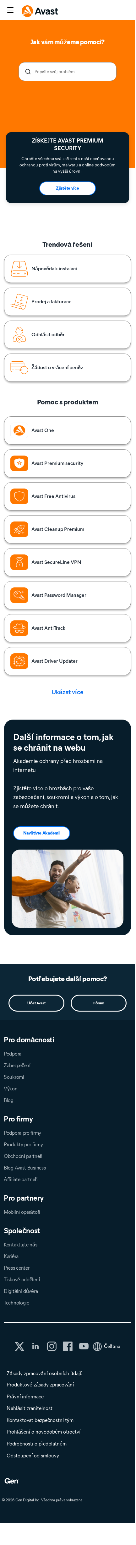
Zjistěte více (67, 188)
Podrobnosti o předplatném (37, 1444)
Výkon (11, 1089)
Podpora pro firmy (22, 1133)
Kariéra (11, 1256)
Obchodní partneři (23, 1156)
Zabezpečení (17, 1065)
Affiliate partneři (21, 1179)
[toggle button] (9, 10)
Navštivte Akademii (41, 833)
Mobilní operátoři (22, 1212)
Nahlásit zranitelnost (29, 1408)
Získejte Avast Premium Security (67, 144)
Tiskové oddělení (22, 1280)
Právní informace (25, 1397)
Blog (9, 1100)
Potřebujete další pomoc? (67, 979)
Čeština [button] (112, 1346)
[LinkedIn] (35, 1346)
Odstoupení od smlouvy (33, 1456)
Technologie (16, 1303)
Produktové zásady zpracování (40, 1385)
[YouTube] (84, 1346)
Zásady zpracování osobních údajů (45, 1373)
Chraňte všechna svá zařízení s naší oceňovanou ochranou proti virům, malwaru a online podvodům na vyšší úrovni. (67, 165)
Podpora (12, 1054)
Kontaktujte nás (20, 1245)
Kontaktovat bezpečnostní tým (40, 1420)
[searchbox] (68, 71)
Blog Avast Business (25, 1168)
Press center (16, 1268)
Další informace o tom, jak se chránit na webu (63, 742)
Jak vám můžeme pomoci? (67, 42)
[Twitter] (19, 1346)
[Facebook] (68, 1346)
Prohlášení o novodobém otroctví (43, 1432)
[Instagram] (52, 1346)
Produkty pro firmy (23, 1145)
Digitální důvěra (21, 1291)
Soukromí (14, 1077)
